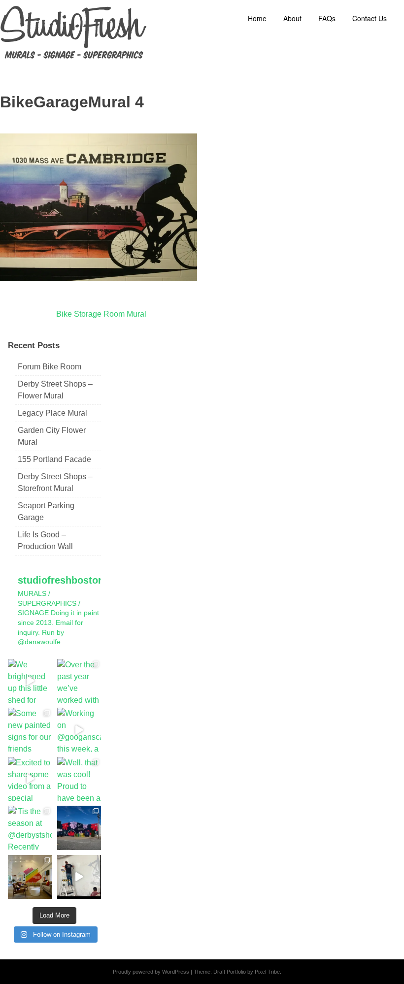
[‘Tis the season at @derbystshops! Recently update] (30, 828)
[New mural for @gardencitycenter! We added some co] (79, 828)
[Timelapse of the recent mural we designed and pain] (79, 877)
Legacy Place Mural (52, 413)
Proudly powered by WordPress (151, 972)
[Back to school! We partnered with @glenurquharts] (30, 877)
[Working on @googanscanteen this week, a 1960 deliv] (79, 730)
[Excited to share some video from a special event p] (30, 779)
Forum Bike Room (49, 366)
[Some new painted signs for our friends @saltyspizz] (30, 730)
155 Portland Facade (54, 459)
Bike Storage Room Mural (101, 314)
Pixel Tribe (267, 972)
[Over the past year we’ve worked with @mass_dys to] (79, 681)
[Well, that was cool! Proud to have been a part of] (79, 779)
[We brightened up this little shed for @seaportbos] (30, 681)
